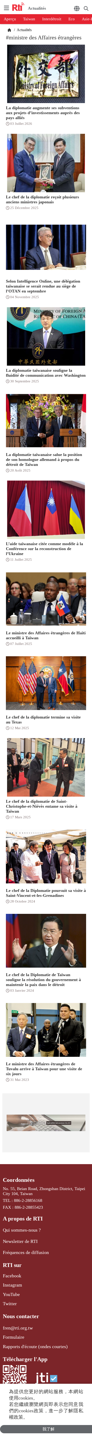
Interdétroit (51, 19)
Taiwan (29, 19)
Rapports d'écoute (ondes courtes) (35, 1346)
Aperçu (10, 19)
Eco (71, 19)
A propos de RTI (23, 1219)
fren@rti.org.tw (18, 1327)
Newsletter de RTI (20, 1241)
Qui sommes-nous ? (22, 1230)
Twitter (10, 1303)
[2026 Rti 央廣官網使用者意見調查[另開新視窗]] (46, 1123)
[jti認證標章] (46, 1380)
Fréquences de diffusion (26, 1252)
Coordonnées (18, 1180)
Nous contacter (21, 1316)
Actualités (24, 30)
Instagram (12, 1285)
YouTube (11, 1294)
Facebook (12, 1275)
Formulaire (13, 1337)
